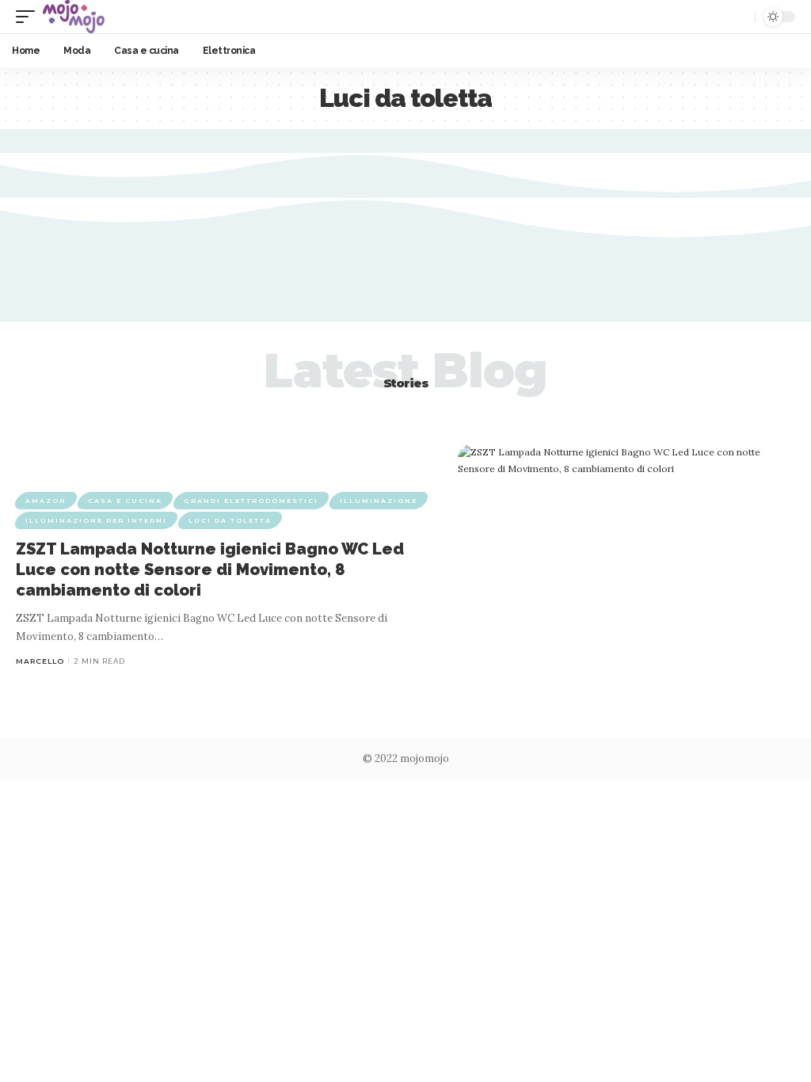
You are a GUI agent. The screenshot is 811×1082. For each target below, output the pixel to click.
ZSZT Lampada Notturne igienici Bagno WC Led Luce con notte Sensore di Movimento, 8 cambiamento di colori (210, 569)
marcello (40, 661)
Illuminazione (378, 501)
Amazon (46, 501)
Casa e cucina (125, 501)
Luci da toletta (230, 520)
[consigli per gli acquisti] (74, 16)
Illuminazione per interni (96, 520)
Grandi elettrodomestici (251, 501)
